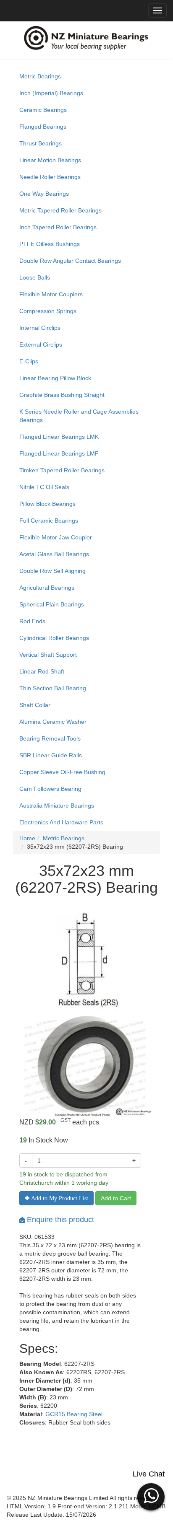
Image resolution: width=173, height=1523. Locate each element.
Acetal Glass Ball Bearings (54, 554)
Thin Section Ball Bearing (52, 688)
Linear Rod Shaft (41, 671)
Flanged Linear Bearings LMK (59, 436)
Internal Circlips (39, 327)
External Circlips (40, 344)
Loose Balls (34, 277)
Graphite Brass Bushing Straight (62, 394)
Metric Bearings (40, 76)
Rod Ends (32, 621)
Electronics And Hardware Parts (61, 822)
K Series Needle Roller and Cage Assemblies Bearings (79, 415)
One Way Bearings (44, 193)
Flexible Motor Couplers (51, 294)
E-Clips (28, 361)
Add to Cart (116, 1198)
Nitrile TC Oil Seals (44, 487)
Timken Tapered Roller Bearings (62, 470)
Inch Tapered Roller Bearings (58, 227)
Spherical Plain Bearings (51, 604)
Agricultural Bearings (46, 587)
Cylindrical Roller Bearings (54, 638)
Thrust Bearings (40, 143)
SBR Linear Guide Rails (50, 755)
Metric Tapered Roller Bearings (60, 210)
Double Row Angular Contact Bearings (70, 260)
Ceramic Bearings (43, 109)
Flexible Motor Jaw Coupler (55, 537)
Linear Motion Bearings (50, 160)
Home (27, 838)
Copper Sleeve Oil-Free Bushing (62, 772)
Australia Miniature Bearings (56, 805)
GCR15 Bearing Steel (73, 1414)
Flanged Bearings (42, 126)
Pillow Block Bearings (47, 503)
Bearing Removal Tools (50, 738)
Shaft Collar (34, 705)
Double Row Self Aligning (52, 570)
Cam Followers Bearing (50, 788)
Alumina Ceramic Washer (52, 721)
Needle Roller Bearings (50, 177)
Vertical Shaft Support (48, 654)
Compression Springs (47, 311)
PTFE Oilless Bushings (49, 244)
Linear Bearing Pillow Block (55, 378)
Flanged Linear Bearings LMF (59, 453)
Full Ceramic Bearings (48, 520)
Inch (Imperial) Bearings (51, 93)
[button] (151, 1495)
